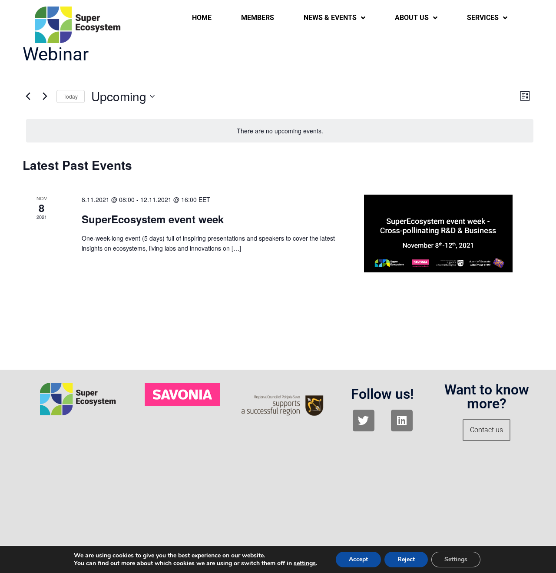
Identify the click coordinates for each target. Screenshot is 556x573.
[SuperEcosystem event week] (438, 233)
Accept (358, 559)
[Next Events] (45, 96)
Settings (455, 559)
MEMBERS (257, 17)
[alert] (279, 131)
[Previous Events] (28, 96)
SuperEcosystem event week (153, 219)
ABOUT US (412, 17)
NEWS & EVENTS (330, 17)
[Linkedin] (402, 420)
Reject (406, 559)
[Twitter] (363, 420)
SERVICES (483, 17)
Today (70, 96)
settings (305, 563)
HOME (202, 17)
